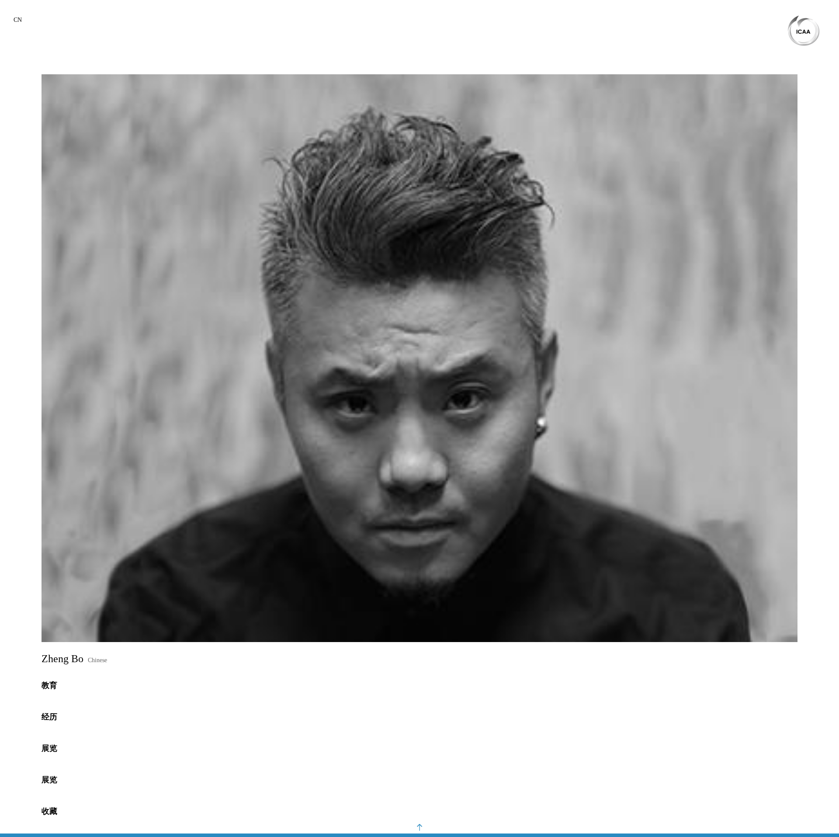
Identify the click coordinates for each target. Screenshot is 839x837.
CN (18, 20)
